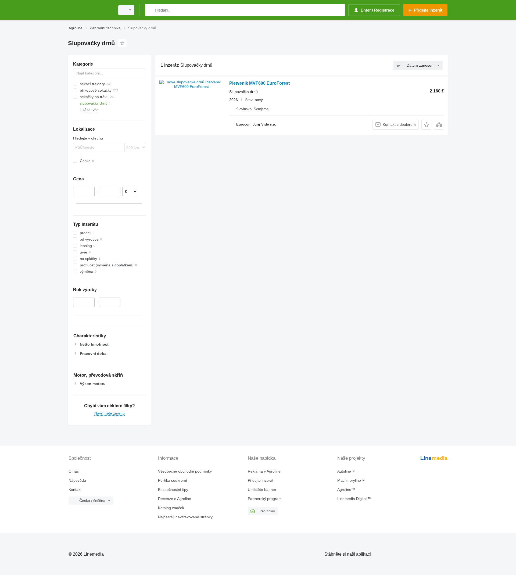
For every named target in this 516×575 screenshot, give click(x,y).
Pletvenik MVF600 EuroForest (259, 83)
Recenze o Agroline (174, 499)
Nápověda (77, 480)
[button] (426, 125)
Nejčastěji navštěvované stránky (185, 517)
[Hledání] (150, 10)
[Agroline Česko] (90, 10)
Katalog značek (171, 508)
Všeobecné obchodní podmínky (185, 471)
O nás (74, 471)
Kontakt (75, 489)
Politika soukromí (172, 480)
